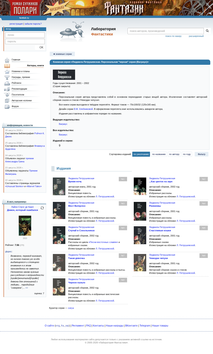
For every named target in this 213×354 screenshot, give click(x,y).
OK (39, 47)
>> (26, 287)
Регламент (78, 325)
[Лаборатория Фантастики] (73, 31)
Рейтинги (16, 83)
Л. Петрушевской (105, 196)
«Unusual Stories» (14, 186)
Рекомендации (19, 89)
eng (58, 325)
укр (67, 325)
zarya (71, 308)
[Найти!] (207, 31)
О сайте (49, 325)
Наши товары (160, 325)
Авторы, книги (35, 65)
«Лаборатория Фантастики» (113, 342)
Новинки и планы (21, 71)
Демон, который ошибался (22, 210)
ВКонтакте (131, 325)
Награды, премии (21, 77)
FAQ (88, 325)
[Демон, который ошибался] (25, 235)
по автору (174, 154)
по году (187, 154)
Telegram (145, 325)
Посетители (18, 94)
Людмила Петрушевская (81, 178)
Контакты (98, 325)
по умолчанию (141, 154)
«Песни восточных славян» (103, 242)
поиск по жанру (173, 36)
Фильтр (201, 154)
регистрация (16, 24)
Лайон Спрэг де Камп (22, 207)
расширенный (196, 36)
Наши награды (114, 325)
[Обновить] (42, 209)
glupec (8, 251)
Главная (16, 59)
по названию (159, 154)
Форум (15, 106)
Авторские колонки (22, 100)
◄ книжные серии (62, 54)
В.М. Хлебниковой (83, 109)
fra (62, 325)
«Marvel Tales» (34, 186)
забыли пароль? (33, 24)
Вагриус (63, 124)
